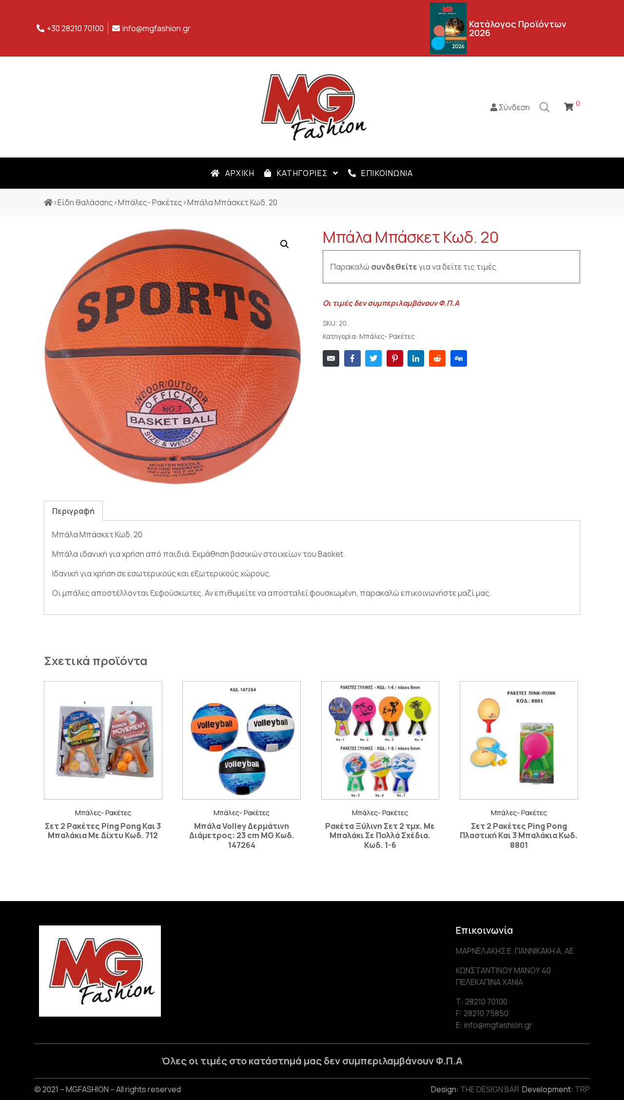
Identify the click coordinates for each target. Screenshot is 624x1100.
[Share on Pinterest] (395, 358)
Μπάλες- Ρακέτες (387, 336)
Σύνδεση (513, 107)
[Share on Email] (331, 358)
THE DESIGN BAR (489, 1089)
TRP (582, 1089)
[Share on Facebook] (352, 358)
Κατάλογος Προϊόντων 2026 (517, 28)
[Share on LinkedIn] (416, 358)
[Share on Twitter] (373, 358)
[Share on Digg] (458, 358)
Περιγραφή (73, 511)
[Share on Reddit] (437, 358)
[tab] (73, 511)
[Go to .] (48, 202)
